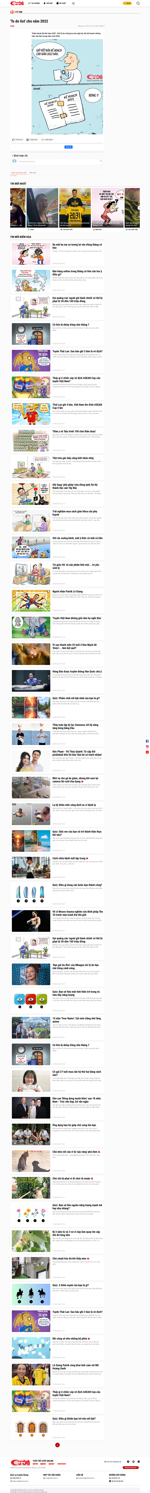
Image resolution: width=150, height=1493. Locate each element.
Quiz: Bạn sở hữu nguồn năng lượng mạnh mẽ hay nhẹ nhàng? (77, 1207)
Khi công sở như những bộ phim (70, 1338)
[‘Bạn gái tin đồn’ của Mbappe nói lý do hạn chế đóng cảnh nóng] (31, 974)
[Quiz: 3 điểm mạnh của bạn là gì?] (31, 1294)
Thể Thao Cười (67, 229)
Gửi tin (129, 3)
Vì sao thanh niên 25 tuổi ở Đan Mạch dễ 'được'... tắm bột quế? (74, 646)
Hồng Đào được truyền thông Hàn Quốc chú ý (77, 671)
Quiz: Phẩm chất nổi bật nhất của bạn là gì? (76, 698)
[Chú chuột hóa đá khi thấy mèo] (31, 1268)
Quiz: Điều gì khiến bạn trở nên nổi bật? (74, 1418)
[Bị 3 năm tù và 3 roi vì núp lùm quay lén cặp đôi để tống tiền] (31, 1241)
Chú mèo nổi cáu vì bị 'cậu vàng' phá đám (75, 1151)
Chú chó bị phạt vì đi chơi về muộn (71, 1178)
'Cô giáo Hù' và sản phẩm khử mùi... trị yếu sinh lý (75, 566)
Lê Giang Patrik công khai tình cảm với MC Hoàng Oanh (75, 1367)
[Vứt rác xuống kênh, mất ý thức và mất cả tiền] (31, 547)
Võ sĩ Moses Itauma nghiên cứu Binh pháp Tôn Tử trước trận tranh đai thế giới (77, 913)
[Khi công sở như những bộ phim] (31, 1348)
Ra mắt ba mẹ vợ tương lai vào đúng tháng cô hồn (106, 224)
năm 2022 (49, 139)
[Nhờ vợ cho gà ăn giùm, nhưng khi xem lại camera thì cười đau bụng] (31, 787)
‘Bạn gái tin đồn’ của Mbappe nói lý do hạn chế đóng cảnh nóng (75, 967)
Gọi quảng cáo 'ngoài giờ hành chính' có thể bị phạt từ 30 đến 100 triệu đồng (77, 299)
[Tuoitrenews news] (61, 1464)
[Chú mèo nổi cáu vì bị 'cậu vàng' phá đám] (31, 1161)
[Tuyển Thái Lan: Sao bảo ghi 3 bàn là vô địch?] (31, 361)
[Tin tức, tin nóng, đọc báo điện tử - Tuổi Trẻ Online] (36, 1463)
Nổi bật (49, 3)
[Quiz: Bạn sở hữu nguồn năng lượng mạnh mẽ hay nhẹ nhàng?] (31, 1214)
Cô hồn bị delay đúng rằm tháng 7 (70, 324)
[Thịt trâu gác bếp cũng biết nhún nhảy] (31, 467)
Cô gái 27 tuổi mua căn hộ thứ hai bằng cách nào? (76, 1073)
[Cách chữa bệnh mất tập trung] (31, 868)
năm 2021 (34, 139)
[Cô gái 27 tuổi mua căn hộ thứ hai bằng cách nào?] (31, 1081)
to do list (19, 139)
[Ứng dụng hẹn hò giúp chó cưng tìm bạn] (31, 1134)
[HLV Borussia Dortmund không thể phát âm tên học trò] (75, 208)
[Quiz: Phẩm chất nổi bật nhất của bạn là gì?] (31, 707)
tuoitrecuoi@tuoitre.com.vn (87, 1478)
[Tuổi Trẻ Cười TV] (133, 1461)
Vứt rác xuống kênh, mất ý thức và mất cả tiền (77, 538)
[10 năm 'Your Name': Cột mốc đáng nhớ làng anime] (31, 1028)
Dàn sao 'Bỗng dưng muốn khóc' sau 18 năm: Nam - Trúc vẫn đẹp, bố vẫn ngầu (76, 1100)
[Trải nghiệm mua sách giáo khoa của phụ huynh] (31, 521)
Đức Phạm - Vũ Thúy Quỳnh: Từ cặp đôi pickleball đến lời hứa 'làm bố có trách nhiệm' (77, 753)
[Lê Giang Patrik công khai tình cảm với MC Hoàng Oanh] (31, 1375)
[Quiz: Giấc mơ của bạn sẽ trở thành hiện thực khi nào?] (31, 841)
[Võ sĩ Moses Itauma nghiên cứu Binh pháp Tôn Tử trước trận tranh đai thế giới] (31, 921)
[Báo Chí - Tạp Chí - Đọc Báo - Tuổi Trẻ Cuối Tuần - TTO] (44, 1463)
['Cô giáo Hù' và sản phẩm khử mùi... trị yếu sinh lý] (31, 574)
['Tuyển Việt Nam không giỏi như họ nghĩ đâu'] (31, 627)
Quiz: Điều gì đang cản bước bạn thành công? (77, 885)
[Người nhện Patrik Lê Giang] (31, 601)
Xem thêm (13, 175)
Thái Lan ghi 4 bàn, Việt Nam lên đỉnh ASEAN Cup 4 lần (77, 406)
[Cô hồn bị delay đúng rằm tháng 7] (31, 334)
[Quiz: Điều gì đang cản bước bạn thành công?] (31, 894)
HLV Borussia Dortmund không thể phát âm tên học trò (74, 224)
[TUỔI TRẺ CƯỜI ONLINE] (20, 1463)
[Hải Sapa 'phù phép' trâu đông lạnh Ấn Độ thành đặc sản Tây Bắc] (31, 494)
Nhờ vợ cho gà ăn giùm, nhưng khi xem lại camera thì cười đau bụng (75, 780)
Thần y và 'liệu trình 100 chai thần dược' (74, 431)
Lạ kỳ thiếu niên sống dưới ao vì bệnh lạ (74, 805)
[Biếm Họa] (75, 13)
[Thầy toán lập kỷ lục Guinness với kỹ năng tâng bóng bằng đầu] (31, 734)
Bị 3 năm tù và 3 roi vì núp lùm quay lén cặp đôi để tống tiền (76, 1233)
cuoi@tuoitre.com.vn (52, 1478)
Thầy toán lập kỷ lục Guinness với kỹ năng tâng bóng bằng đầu (75, 726)
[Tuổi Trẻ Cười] (139, 1461)
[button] (73, 3)
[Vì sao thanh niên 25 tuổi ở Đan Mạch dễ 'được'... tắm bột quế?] (31, 654)
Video (32, 229)
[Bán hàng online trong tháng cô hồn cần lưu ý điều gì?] (31, 281)
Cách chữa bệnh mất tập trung (69, 858)
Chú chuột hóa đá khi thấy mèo (69, 1258)
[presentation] (10, 208)
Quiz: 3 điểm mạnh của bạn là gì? (70, 1285)
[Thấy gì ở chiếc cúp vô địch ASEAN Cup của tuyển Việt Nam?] (31, 387)
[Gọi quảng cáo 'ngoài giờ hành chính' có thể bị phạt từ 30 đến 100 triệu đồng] (31, 307)
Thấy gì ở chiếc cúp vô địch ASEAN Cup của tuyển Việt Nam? (76, 380)
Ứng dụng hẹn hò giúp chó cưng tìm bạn (74, 1125)
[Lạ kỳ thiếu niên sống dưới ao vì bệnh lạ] (31, 814)
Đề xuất (62, 3)
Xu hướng (36, 3)
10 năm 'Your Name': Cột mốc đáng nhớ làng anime (76, 1020)
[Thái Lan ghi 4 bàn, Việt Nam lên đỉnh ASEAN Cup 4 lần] (31, 414)
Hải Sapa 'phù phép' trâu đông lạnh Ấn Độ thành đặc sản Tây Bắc (75, 486)
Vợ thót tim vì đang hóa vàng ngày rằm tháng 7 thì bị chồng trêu (42, 224)
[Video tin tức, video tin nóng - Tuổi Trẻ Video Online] (53, 1463)
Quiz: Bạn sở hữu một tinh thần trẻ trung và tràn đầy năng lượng (76, 993)
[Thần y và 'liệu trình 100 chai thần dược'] (31, 441)
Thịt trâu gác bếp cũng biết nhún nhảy (73, 458)
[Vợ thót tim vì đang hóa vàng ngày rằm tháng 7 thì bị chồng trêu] (42, 208)
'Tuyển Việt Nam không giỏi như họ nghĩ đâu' (76, 618)
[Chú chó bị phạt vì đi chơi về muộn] (31, 1188)
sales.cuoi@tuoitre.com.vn (20, 1481)
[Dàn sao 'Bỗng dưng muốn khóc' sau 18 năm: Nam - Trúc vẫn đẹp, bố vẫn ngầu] (31, 1108)
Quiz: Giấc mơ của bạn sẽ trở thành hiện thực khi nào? (77, 833)
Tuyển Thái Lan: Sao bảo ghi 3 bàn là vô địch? (77, 351)
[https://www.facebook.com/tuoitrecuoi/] (128, 1461)
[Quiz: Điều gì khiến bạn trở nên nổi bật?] (31, 1428)
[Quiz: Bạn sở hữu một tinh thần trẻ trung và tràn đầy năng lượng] (31, 1001)
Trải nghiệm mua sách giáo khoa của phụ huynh (74, 513)
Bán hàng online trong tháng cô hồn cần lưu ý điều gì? (77, 273)
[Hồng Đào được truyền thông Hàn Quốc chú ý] (31, 681)
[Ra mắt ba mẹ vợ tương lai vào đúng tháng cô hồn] (108, 208)
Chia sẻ (68, 147)
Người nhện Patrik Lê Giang (67, 591)
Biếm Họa (98, 229)
